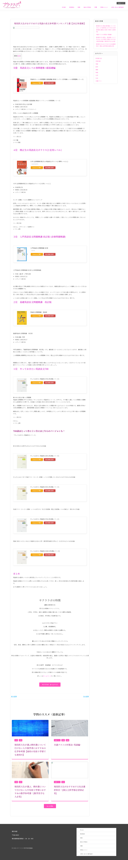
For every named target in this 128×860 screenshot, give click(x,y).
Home (64, 7)
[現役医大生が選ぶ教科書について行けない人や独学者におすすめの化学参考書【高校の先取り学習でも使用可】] (30, 728)
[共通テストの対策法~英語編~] (69, 728)
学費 (95, 7)
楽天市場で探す (49, 83)
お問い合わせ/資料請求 (117, 7)
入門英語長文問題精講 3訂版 (39, 248)
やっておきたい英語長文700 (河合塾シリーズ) (44, 379)
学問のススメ (104, 7)
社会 (63, 782)
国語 (97, 69)
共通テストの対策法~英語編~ (104, 34)
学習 (21, 740)
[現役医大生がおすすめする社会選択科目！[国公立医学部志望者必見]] (69, 770)
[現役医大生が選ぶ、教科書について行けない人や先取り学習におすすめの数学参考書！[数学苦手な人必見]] (30, 770)
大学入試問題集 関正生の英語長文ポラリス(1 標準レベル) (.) (49, 161)
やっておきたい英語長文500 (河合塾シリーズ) (44, 487)
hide (19, 56)
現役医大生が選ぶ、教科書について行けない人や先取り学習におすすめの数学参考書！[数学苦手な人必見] (106, 39)
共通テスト (57, 740)
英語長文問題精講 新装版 (38, 312)
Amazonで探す (36, 83)
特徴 (79, 7)
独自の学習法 (87, 7)
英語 (67, 740)
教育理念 (71, 7)
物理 (97, 72)
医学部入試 (99, 58)
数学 (21, 782)
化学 (16, 740)
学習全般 (98, 61)
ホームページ (47, 676)
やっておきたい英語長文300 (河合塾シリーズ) (44, 456)
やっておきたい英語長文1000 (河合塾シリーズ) (45, 551)
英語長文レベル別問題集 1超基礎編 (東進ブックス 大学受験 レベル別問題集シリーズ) (57, 79)
